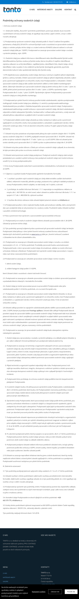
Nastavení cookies (38, 592)
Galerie (5, 581)
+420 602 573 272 (58, 2)
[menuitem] (33, 9)
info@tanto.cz (72, 2)
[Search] (75, 9)
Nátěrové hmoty (9, 577)
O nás (5, 573)
